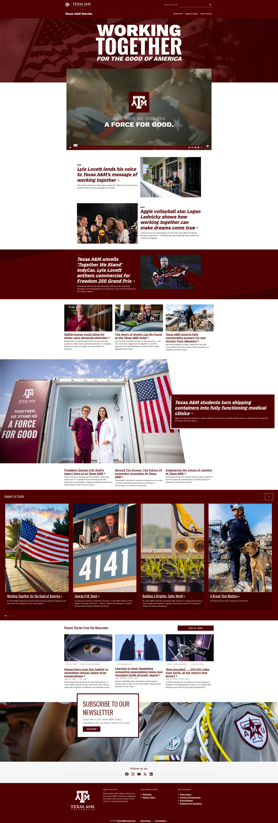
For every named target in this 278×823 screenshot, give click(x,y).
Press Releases (186, 800)
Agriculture (71, 664)
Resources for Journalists (191, 803)
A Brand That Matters (224, 596)
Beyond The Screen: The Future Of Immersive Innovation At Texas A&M (138, 473)
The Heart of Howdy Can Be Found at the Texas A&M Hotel (138, 336)
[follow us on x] (145, 774)
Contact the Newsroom (190, 797)
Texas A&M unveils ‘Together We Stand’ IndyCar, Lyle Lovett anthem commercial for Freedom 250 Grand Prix (104, 270)
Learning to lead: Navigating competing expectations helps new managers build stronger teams (138, 672)
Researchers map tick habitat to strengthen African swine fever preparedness (86, 673)
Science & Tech (197, 664)
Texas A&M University (126, 821)
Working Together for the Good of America (33, 596)
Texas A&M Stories (78, 13)
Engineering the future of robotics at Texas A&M (189, 472)
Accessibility (160, 821)
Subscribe (92, 729)
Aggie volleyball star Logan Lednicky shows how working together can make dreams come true (170, 219)
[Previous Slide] (259, 496)
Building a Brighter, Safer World (162, 596)
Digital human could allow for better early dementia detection (86, 336)
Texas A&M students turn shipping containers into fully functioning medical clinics (220, 408)
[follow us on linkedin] (151, 774)
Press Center (206, 14)
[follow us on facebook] (127, 774)
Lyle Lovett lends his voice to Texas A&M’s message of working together (107, 174)
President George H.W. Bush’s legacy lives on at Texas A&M (84, 472)
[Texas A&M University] (83, 800)
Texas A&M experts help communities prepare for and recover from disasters (185, 338)
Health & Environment (90, 664)
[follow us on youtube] (139, 774)
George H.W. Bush (86, 596)
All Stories (178, 14)
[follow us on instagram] (133, 774)
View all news (196, 628)
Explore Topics (191, 14)
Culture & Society (124, 664)
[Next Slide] (269, 496)
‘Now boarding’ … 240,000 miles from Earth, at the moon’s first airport (187, 673)
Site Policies (145, 821)
